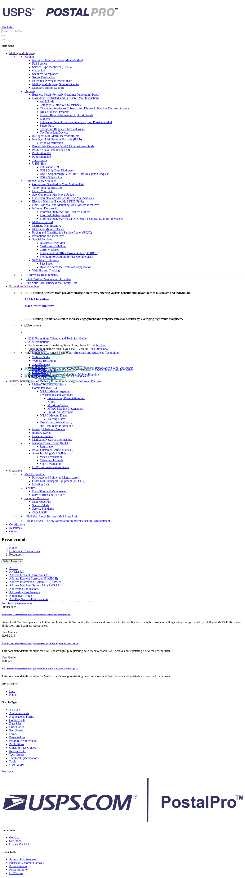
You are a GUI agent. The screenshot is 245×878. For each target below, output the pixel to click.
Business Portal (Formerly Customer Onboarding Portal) (66, 94)
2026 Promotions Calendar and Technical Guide (57, 338)
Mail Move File (41, 501)
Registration (47, 446)
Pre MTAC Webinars (60, 412)
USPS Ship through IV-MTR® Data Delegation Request (74, 173)
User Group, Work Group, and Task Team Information (56, 424)
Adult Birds (47, 101)
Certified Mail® (49, 249)
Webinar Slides (41, 357)
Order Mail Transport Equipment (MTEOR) (58, 481)
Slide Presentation (50, 463)
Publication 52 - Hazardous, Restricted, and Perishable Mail (76, 122)
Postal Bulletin (18, 866)
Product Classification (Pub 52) (51, 149)
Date (12, 691)
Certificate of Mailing (53, 246)
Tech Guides (16, 754)
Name (12, 694)
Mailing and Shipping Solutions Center (55, 84)
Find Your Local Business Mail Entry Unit (51, 282)
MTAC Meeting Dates (53, 415)
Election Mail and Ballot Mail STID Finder (58, 201)
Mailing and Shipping (22, 53)
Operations (15, 470)
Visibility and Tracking (46, 270)
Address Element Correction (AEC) (30, 575)
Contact (14, 531)
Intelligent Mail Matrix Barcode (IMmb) (56, 136)
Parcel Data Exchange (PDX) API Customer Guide (63, 146)
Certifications (17, 524)
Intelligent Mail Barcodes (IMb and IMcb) (57, 60)
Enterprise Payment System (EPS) (52, 80)
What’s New (39, 353)
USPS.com (16, 873)
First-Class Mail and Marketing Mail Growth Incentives (65, 205)
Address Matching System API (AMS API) (35, 585)
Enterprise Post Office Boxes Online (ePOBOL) (69, 253)
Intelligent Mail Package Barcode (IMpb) (57, 139)
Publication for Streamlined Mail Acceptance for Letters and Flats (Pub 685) (37, 614)
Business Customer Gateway (26, 862)
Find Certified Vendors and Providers (48, 279)
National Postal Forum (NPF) (50, 443)
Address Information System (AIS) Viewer (35, 582)
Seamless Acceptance (45, 73)
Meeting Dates (56, 419)
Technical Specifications (23, 758)
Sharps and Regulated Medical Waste (62, 129)
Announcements (19, 713)
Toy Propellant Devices (54, 132)
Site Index (8, 27)
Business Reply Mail (52, 242)
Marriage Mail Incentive (46, 225)
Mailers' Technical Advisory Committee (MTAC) (49, 386)
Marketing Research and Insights (52, 439)
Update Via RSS (19, 844)
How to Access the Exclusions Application (65, 267)
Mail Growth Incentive (39, 305)
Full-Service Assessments (24, 551)
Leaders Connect (42, 436)
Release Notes (17, 751)
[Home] (60, 18)
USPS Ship (39, 163)
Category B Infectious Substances (60, 105)
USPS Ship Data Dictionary (57, 170)
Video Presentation (51, 456)
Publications (16, 744)
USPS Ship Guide (51, 177)
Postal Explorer (18, 869)
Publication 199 (41, 153)
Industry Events (41, 432)
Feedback (7, 771)
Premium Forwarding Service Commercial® (66, 256)
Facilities (29, 487)
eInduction (38, 70)
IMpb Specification (51, 142)
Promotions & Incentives (24, 286)
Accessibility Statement (23, 859)
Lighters (45, 118)
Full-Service (39, 63)
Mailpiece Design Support (48, 87)
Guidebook (39, 350)
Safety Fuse (47, 125)
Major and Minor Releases (48, 229)
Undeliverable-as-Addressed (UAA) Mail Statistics (63, 198)
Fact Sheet (46, 263)
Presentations (17, 737)
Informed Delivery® (44, 208)
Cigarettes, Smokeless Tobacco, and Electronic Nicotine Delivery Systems (84, 108)
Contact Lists (17, 720)
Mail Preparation (34, 474)
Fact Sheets (16, 730)
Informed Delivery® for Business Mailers (65, 211)
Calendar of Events (51, 460)
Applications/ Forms (21, 716)
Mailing (29, 56)
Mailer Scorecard (42, 222)
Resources (15, 528)
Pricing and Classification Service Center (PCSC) (62, 232)
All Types (15, 709)
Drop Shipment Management (49, 491)
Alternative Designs (21, 595)
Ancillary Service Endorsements (28, 599)
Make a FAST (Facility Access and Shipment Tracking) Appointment (68, 520)
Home (13, 547)
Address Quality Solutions (40, 180)
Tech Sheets (39, 160)
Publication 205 (41, 156)
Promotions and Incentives (48, 236)
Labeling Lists (40, 484)
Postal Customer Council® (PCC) (52, 450)
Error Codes (16, 727)
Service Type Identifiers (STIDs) (52, 67)
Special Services (42, 239)
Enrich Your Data (42, 191)
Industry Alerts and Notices (48, 429)
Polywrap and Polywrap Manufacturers (56, 477)
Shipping (29, 91)
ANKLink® (16, 571)
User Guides (16, 765)
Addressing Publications (23, 588)
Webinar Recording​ (44, 360)
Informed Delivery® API (55, 215)
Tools (12, 761)
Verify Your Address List (47, 187)
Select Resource (12, 561)
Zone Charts (39, 512)
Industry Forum (18, 381)
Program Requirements (23, 740)
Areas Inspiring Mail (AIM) (49, 453)
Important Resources (36, 498)
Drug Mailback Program (54, 111)
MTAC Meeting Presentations (65, 408)
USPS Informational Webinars (50, 467)
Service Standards (43, 508)
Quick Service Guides (22, 747)
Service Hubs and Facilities (48, 494)
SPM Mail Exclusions (45, 260)
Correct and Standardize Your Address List (58, 184)
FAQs (12, 733)
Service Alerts (40, 505)
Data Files (15, 723)
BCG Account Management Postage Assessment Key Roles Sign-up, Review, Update (40, 643)
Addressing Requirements (42, 274)
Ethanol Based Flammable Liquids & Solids (66, 115)
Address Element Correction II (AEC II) (33, 578)
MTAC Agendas (57, 405)
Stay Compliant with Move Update (53, 194)
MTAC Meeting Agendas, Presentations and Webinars (56, 393)
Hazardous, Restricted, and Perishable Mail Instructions (65, 98)
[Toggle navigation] (3, 39)
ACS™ (13, 568)
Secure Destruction (43, 77)
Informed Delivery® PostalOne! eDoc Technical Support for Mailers (81, 218)
